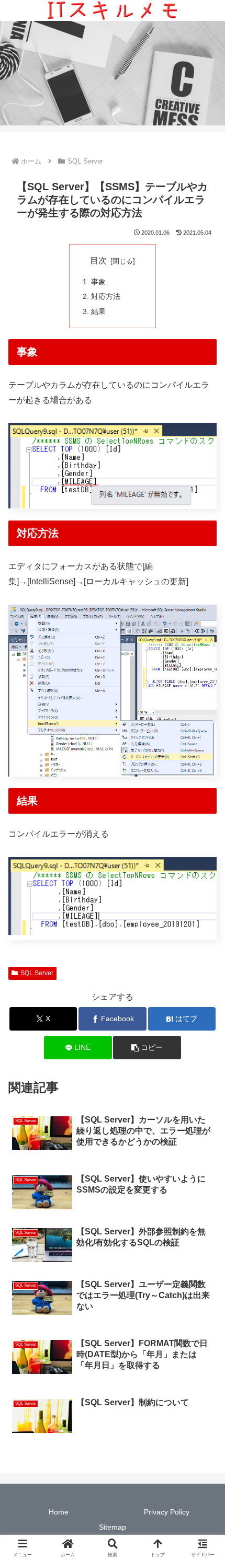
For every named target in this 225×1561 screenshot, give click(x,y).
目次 (98, 260)
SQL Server (36, 973)
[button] (147, 1047)
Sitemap (112, 1527)
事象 (98, 281)
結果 (98, 311)
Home (59, 1512)
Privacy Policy (166, 1512)
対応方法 (105, 296)
